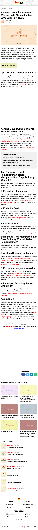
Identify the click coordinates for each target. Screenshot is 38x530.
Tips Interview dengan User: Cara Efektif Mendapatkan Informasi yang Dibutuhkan (17, 161)
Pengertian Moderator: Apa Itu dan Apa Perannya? (16, 165)
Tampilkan (12, 65)
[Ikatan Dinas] (19, 2)
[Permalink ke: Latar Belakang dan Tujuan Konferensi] (9, 390)
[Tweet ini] (27, 374)
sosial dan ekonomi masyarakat (26, 233)
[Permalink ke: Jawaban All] (2, 21)
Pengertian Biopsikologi (15, 454)
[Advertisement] (19, 108)
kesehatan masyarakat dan (18, 218)
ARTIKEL (9, 466)
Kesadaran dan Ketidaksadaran (17, 461)
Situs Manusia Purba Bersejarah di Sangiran (27, 416)
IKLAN (28, 507)
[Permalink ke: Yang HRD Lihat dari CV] (9, 425)
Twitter (29, 514)
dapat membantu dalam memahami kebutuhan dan (20, 275)
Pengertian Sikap (12, 475)
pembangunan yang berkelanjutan (11, 264)
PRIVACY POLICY (28, 504)
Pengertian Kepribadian (14, 490)
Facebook (11, 514)
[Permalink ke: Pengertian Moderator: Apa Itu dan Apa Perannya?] (9, 409)
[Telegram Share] (31, 374)
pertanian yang (22, 84)
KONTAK (27, 502)
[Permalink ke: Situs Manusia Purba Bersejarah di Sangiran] (28, 409)
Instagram (11, 517)
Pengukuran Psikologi (14, 482)
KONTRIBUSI (9, 504)
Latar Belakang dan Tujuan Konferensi (13, 158)
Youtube (20, 519)
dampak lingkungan (6, 317)
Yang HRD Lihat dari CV (8, 431)
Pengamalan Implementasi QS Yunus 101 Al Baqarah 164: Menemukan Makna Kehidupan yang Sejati (28, 434)
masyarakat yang (17, 273)
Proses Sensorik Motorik (15, 447)
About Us (10, 502)
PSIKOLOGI (10, 445)
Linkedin (29, 517)
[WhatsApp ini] (35, 374)
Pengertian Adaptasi (13, 468)
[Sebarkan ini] (23, 374)
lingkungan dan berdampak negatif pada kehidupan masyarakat (18, 140)
